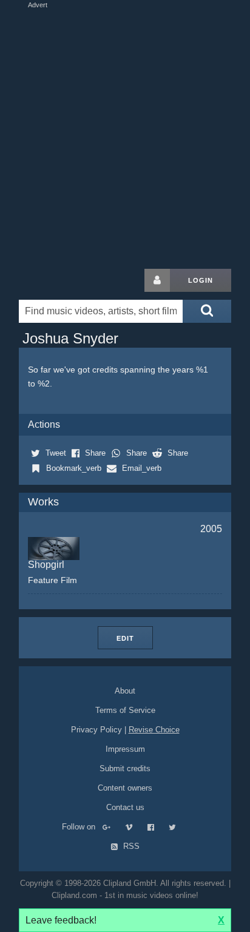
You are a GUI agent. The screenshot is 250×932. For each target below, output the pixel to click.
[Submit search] (207, 311)
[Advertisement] (125, 136)
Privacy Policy (96, 729)
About (125, 690)
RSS (130, 846)
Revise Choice (154, 729)
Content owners (125, 787)
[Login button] (157, 280)
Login (200, 280)
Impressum (125, 749)
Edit (125, 638)
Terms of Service (125, 710)
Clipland (82, 280)
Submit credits (125, 768)
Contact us (125, 807)
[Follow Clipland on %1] (113, 826)
